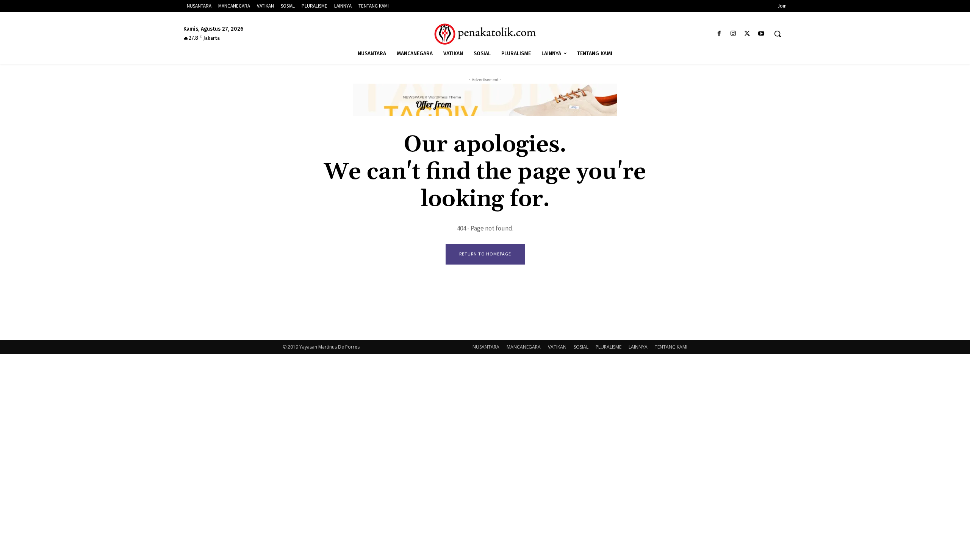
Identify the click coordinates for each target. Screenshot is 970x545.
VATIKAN (557, 347)
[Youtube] (761, 34)
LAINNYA (638, 347)
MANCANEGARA (524, 347)
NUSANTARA (485, 347)
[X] (747, 34)
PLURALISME (608, 347)
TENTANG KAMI (671, 347)
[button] (777, 34)
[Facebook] (719, 34)
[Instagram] (733, 34)
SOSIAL (581, 347)
